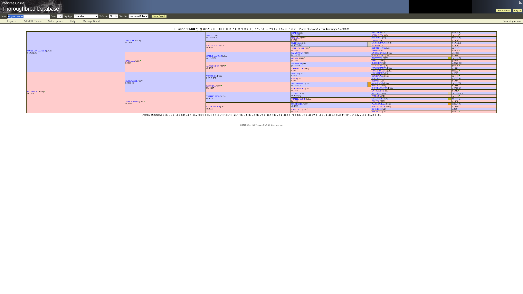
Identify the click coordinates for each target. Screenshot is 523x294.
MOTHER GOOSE (379, 71)
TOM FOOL (211, 76)
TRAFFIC (375, 101)
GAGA (294, 79)
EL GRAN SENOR (184, 28)
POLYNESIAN (297, 53)
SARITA (375, 51)
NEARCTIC (130, 41)
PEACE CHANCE (379, 68)
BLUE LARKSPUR (379, 88)
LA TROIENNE (378, 91)
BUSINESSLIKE (298, 89)
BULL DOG (376, 78)
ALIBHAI (295, 94)
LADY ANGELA (213, 46)
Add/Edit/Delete (32, 21)
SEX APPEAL (32, 92)
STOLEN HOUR (213, 107)
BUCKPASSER (131, 81)
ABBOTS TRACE (379, 48)
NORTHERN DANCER (36, 51)
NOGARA (295, 38)
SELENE (375, 46)
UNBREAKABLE (379, 53)
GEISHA (294, 58)
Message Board (91, 21)
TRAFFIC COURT (298, 99)
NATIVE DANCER (214, 56)
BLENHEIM (377, 63)
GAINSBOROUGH (379, 43)
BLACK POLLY (378, 56)
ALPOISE (376, 81)
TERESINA (376, 96)
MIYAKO (375, 61)
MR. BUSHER (297, 104)
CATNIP (375, 40)
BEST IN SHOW (132, 102)
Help (73, 21)
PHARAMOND (378, 73)
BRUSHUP (376, 86)
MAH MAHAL (378, 66)
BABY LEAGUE (378, 107)
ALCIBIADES (377, 76)
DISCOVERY (377, 58)
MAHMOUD (296, 63)
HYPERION (296, 43)
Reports (11, 21)
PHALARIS (376, 33)
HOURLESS (377, 109)
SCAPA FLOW (377, 35)
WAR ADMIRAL (298, 83)
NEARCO (210, 36)
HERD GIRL (377, 112)
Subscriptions (55, 21)
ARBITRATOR (297, 69)
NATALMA (130, 61)
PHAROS (295, 33)
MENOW (295, 74)
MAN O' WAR (377, 83)
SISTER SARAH (298, 48)
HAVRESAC (377, 38)
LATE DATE (296, 109)
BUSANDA (211, 86)
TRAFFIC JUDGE (213, 96)
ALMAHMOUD (212, 66)
